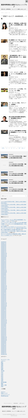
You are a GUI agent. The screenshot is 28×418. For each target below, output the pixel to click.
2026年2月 (3, 250)
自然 (2, 377)
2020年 (6, 12)
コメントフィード (5, 394)
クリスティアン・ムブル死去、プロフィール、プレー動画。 (17, 89)
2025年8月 (3, 259)
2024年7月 (3, 276)
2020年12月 (4, 337)
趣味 (2, 383)
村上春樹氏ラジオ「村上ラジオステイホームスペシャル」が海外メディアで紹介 (17, 41)
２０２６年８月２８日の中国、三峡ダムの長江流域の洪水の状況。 (17, 174)
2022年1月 (3, 318)
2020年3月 (3, 349)
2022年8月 (3, 308)
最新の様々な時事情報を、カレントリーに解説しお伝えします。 (14, 411)
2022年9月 (3, 307)
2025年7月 (3, 260)
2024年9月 (3, 273)
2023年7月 (3, 293)
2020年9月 (3, 341)
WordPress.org (4, 395)
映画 (17, 77)
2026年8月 (3, 242)
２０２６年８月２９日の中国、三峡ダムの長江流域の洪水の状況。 (17, 165)
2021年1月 (3, 335)
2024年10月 (4, 271)
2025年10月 (4, 256)
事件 (17, 60)
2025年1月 (3, 269)
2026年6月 (3, 244)
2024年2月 (3, 283)
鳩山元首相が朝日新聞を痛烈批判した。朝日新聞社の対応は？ (17, 117)
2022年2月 (3, 317)
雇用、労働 (3, 385)
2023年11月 (4, 287)
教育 (2, 366)
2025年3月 (3, 266)
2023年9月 (3, 290)
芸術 (2, 380)
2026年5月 (3, 246)
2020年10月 (4, 340)
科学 (2, 375)
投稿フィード (4, 393)
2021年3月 (3, 332)
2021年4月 (3, 331)
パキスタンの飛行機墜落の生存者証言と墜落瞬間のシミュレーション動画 (17, 132)
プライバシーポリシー (8, 403)
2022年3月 (3, 315)
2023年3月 (3, 298)
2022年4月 (3, 314)
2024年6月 (3, 277)
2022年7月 (3, 310)
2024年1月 (3, 284)
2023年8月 (3, 291)
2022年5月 (3, 313)
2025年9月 (3, 257)
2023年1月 (3, 301)
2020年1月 (3, 352)
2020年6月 (3, 345)
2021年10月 (4, 323)
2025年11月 (4, 254)
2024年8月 (3, 274)
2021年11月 (4, 321)
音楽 (2, 386)
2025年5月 (3, 263)
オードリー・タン (5, 359)
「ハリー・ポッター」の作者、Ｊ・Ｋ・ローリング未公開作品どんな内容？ (17, 74)
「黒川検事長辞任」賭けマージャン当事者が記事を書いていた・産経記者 (17, 57)
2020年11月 (4, 338)
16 (19, 147)
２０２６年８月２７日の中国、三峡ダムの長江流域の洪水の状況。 (17, 182)
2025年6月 (3, 261)
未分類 (2, 370)
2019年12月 (4, 354)
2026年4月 (3, 247)
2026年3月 (3, 249)
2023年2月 (3, 300)
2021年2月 (3, 334)
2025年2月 (3, 267)
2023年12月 (4, 286)
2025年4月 (3, 264)
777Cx (13, 221)
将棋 (2, 365)
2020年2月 (3, 351)
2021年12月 (4, 320)
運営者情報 (16, 403)
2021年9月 (3, 324)
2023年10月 (4, 288)
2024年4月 (3, 280)
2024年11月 (4, 270)
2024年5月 (3, 278)
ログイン (3, 391)
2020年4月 (3, 348)
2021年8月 (3, 325)
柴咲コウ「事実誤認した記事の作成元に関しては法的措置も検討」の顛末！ (17, 25)
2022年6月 (3, 311)
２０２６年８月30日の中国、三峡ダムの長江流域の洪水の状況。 (17, 157)
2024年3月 (3, 281)
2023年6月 (3, 294)
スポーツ (18, 92)
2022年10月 (4, 305)
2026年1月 (3, 251)
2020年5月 (3, 347)
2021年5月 (3, 330)
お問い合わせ (21, 403)
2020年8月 (3, 342)
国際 (17, 44)
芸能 (2, 379)
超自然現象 (3, 382)
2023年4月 (3, 297)
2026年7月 (3, 243)
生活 (2, 372)
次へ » (23, 147)
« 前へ (3, 147)
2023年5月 (3, 296)
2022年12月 (4, 303)
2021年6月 (3, 328)
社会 (17, 28)
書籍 (2, 369)
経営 (2, 376)
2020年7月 (3, 344)
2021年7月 (3, 327)
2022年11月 (4, 304)
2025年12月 (4, 253)
